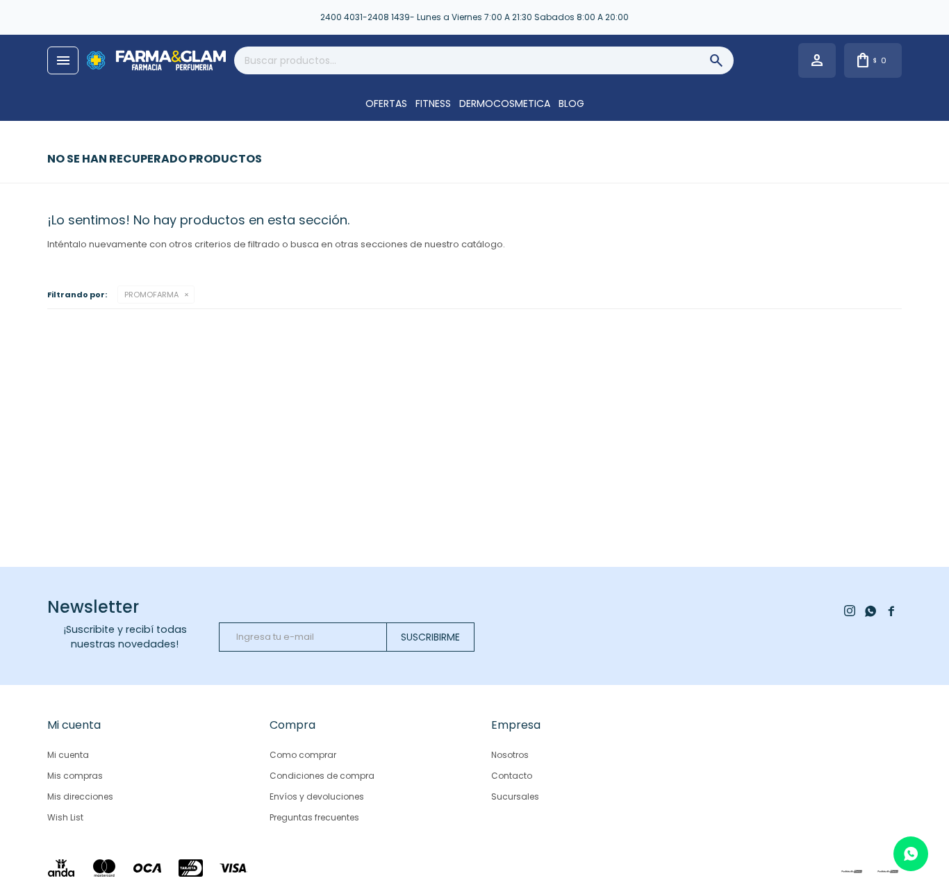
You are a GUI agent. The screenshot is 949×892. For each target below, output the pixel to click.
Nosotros (510, 755)
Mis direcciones (80, 796)
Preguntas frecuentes (314, 817)
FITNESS (433, 103)
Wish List (65, 817)
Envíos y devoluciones (317, 796)
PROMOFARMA (151, 294)
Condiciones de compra (322, 776)
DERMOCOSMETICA (504, 103)
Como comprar (303, 755)
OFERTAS (386, 103)
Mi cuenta (68, 755)
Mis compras (75, 776)
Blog (571, 103)
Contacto (511, 776)
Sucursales (515, 796)
